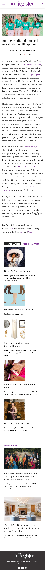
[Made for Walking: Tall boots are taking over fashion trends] (14, 295)
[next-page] (9, 436)
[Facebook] (15, 54)
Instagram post (32, 74)
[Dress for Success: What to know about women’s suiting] (14, 257)
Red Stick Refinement (25, 166)
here (11, 228)
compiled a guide (32, 146)
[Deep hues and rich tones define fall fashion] (14, 409)
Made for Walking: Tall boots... (19, 309)
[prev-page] (5, 436)
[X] (20, 54)
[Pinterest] (25, 54)
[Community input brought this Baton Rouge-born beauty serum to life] (14, 370)
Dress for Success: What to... (18, 271)
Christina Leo (30, 50)
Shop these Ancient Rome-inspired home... (17, 344)
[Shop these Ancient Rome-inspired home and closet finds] (14, 328)
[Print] (30, 54)
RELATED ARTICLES (12, 244)
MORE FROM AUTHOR (30, 244)
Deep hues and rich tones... (17, 423)
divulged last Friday (32, 64)
